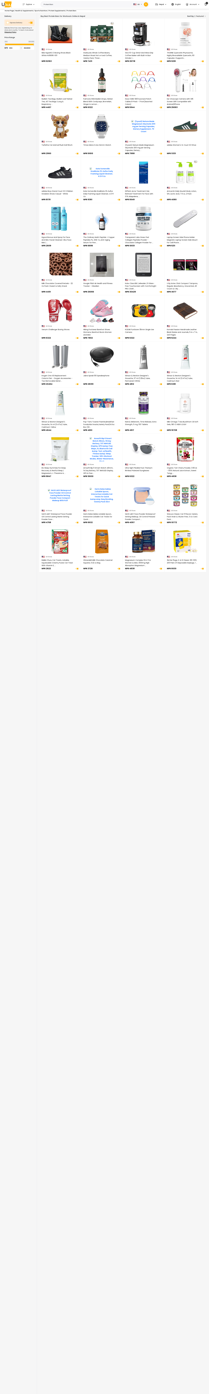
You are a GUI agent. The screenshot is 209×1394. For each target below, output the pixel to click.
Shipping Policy (10, 32)
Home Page (9, 11)
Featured (200, 16)
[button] (160, 4)
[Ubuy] (6, 4)
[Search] (146, 4)
